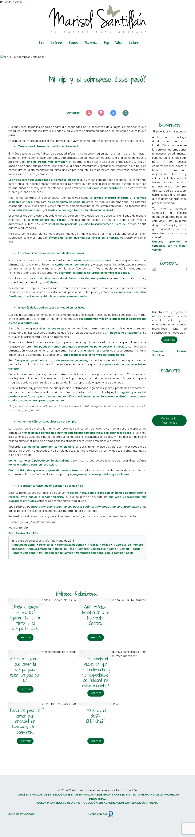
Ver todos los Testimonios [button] (169, 420)
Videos (118, 42)
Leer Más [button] (169, 339)
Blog (106, 42)
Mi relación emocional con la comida (99, 553)
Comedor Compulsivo (92, 549)
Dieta (112, 549)
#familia (93, 544)
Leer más (25, 637)
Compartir (73, 112)
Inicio (41, 42)
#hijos (106, 544)
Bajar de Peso (64, 549)
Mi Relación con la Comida (56, 553)
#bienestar (46, 544)
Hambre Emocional (24, 553)
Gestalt (124, 549)
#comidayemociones (70, 544)
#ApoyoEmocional (23, 544)
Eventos (73, 42)
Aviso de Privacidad (21, 814)
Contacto (133, 42)
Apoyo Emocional (40, 549)
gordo (137, 549)
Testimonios (91, 42)
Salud (129, 553)
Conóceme (56, 42)
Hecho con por (98, 814)
